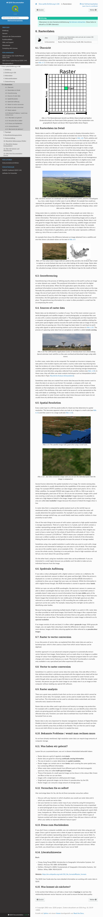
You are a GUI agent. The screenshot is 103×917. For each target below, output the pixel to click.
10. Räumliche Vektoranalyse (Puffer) (15, 141)
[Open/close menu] (1, 67)
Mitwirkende (6, 45)
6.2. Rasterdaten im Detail (12, 90)
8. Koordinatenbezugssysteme (13, 135)
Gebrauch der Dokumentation (11, 36)
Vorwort (4, 33)
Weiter (92, 10)
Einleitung (5, 30)
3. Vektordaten (8, 75)
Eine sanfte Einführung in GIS (11, 66)
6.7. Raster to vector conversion (14, 104)
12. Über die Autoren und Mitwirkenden (11, 149)
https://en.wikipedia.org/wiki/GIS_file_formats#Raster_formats (64, 874)
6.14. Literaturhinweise (12, 126)
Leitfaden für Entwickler (9, 173)
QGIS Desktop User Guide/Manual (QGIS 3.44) (13, 56)
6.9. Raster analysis (10, 110)
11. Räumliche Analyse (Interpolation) (10, 145)
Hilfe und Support (7, 42)
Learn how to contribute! (90, 6)
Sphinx (46, 913)
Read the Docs (79, 913)
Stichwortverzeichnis (15, 20)
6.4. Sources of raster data (12, 96)
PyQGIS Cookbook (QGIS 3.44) (12, 170)
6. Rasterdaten (8, 84)
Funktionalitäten (7, 39)
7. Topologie (7, 132)
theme (58, 913)
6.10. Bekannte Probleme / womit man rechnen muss (16, 114)
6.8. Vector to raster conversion (14, 107)
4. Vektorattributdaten (10, 78)
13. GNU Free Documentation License (13, 154)
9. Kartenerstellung (9, 138)
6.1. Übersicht (9, 87)
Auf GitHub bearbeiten (89, 4)
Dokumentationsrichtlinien (10, 163)
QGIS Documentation (16, 2)
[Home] (36, 4)
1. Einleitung (7, 69)
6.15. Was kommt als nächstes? (14, 129)
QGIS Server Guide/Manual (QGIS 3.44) (14, 60)
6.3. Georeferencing (11, 93)
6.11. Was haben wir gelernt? (13, 117)
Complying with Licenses (10, 48)
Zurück (41, 10)
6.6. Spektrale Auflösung (12, 101)
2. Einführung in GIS (10, 72)
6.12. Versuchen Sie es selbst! (13, 120)
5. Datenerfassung (9, 81)
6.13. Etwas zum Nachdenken (13, 123)
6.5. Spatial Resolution (11, 99)
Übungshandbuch (7, 63)
